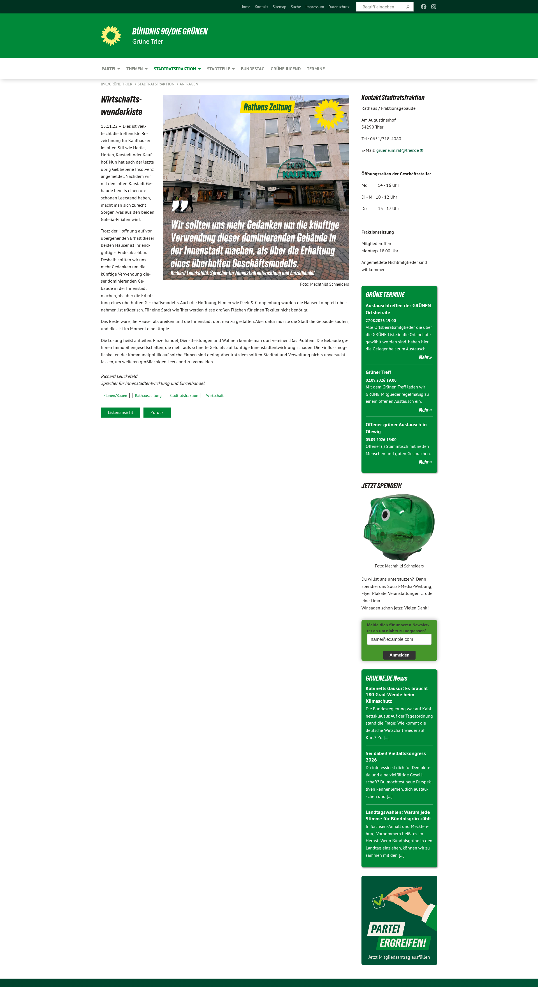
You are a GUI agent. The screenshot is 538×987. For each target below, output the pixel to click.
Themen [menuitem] (134, 69)
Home (245, 6)
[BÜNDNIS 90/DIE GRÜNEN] (111, 36)
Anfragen (189, 84)
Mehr (423, 357)
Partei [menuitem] (108, 69)
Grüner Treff (378, 372)
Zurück (157, 412)
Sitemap (279, 6)
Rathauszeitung (148, 395)
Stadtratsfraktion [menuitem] (175, 69)
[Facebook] (423, 6)
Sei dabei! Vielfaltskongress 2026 (396, 756)
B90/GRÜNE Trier (117, 84)
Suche (296, 6)
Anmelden (399, 655)
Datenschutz (338, 6)
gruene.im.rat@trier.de (397, 150)
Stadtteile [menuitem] (218, 69)
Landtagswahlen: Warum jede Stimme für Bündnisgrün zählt (398, 815)
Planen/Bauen (115, 395)
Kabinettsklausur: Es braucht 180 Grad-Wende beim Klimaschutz (397, 694)
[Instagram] (433, 6)
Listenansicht (120, 412)
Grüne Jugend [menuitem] (286, 69)
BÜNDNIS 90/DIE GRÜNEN (170, 31)
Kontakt (261, 6)
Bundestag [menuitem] (253, 69)
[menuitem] (245, 6)
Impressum (314, 6)
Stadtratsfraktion (156, 84)
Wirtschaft (215, 395)
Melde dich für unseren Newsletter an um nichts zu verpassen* (398, 628)
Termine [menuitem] (316, 69)
